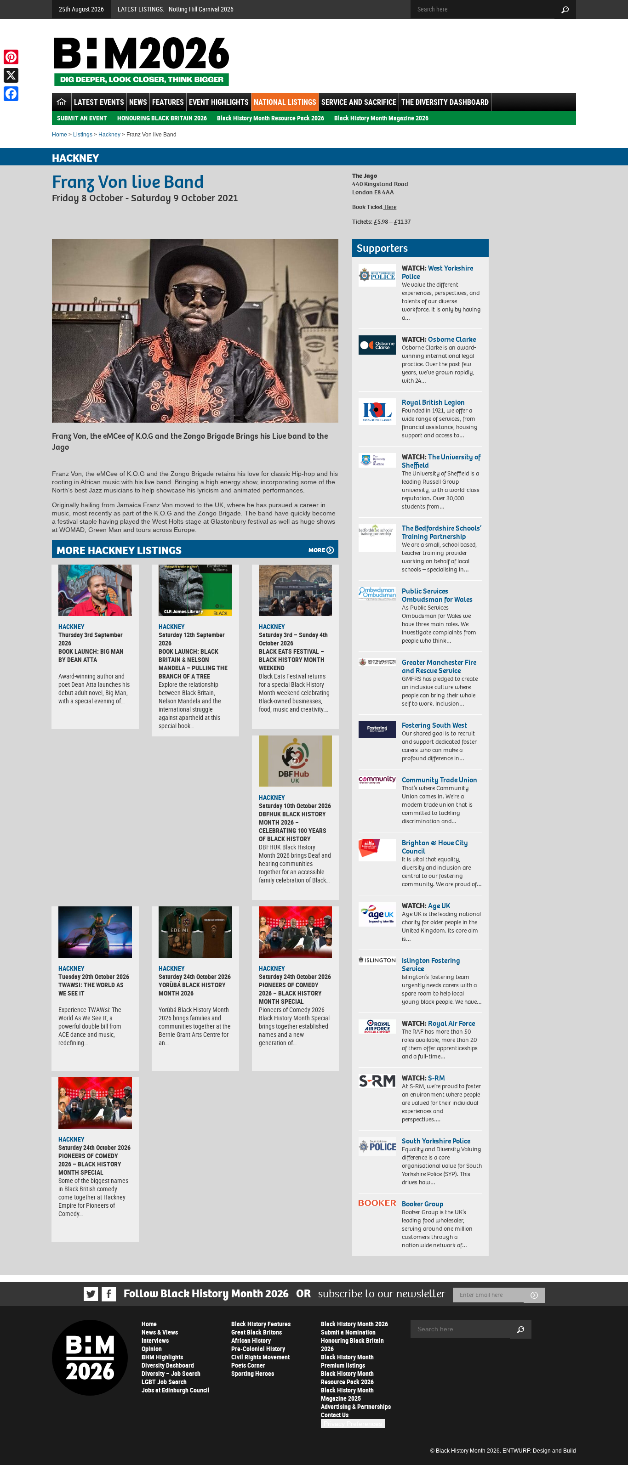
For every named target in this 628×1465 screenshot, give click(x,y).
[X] (11, 75)
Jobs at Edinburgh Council (176, 1390)
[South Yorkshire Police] (377, 1146)
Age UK (439, 906)
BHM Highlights (162, 1356)
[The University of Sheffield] (377, 460)
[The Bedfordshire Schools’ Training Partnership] (377, 538)
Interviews (155, 1340)
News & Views (160, 1332)
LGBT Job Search (164, 1381)
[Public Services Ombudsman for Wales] (377, 593)
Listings (82, 134)
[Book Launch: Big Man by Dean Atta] (95, 590)
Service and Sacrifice (358, 102)
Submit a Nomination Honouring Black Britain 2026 (352, 1340)
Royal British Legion (433, 402)
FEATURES (168, 102)
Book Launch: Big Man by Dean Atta (91, 655)
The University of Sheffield (441, 461)
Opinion (152, 1348)
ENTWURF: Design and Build (539, 1451)
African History (251, 1340)
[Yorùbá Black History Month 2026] (195, 932)
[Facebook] (11, 94)
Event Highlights (219, 102)
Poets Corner (248, 1365)
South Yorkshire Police (436, 1141)
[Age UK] (377, 914)
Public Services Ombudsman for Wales (437, 595)
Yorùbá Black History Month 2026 (192, 988)
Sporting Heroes (252, 1373)
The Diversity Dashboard (445, 102)
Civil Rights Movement (260, 1356)
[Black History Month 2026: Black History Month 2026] (141, 61)
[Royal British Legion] (377, 411)
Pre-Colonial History (258, 1348)
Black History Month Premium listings (347, 1360)
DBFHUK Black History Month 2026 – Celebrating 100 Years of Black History (292, 826)
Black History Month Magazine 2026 (381, 117)
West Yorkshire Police (437, 272)
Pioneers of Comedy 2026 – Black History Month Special (290, 993)
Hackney (109, 134)
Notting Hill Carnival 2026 (201, 9)
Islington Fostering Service (431, 964)
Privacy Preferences (353, 1423)
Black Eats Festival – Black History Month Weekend (292, 659)
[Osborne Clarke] (377, 345)
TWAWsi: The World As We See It (91, 988)
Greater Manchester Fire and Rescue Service (439, 666)
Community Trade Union (439, 780)
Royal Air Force (451, 1023)
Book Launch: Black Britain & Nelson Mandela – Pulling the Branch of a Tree (193, 663)
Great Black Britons (256, 1332)
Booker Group (423, 1204)
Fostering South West (434, 725)
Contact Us (334, 1414)
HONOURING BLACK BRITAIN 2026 (162, 117)
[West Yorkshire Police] (377, 275)
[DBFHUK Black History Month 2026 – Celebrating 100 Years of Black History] (295, 761)
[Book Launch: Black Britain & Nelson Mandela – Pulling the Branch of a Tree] (195, 590)
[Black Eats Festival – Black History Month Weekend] (295, 590)
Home (59, 134)
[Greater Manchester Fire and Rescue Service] (377, 662)
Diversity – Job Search (171, 1373)
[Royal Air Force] (377, 1026)
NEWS (138, 102)
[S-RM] (377, 1081)
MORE (316, 550)
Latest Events (99, 102)
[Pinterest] (11, 57)
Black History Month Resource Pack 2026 (270, 117)
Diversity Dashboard (168, 1365)
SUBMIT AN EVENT (82, 117)
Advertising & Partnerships (356, 1406)
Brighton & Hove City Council (435, 847)
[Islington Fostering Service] (377, 960)
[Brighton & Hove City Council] (377, 850)
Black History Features (261, 1323)
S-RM (436, 1078)
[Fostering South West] (377, 729)
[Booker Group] (377, 1203)
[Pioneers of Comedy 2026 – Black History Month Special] (295, 932)
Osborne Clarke (452, 339)
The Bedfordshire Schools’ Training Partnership (441, 532)
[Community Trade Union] (377, 782)
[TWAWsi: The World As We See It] (95, 932)
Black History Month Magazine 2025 (347, 1394)
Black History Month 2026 (354, 1323)
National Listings (285, 102)
